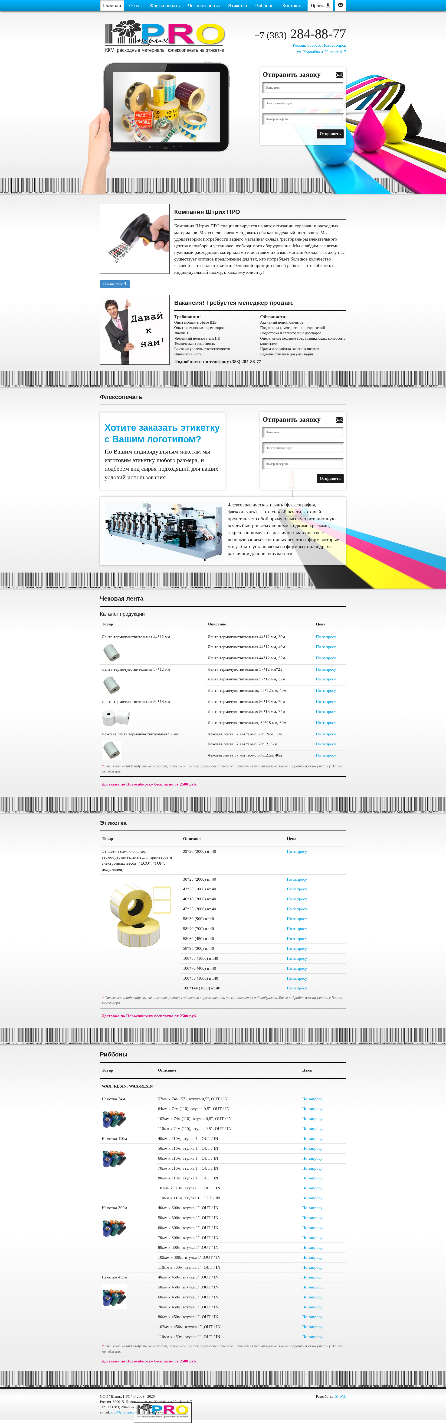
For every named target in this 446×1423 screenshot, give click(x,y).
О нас (135, 5)
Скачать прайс (113, 284)
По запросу (326, 636)
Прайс (318, 5)
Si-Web (340, 1396)
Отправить (330, 133)
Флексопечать (165, 5)
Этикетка (237, 5)
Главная (112, 5)
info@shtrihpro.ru (124, 1412)
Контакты (292, 5)
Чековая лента (204, 5)
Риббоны (264, 5)
